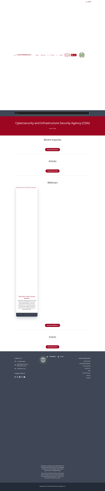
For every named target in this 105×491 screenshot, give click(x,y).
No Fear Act (87, 368)
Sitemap (88, 377)
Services (52, 55)
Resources (43, 55)
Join (67, 55)
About (37, 55)
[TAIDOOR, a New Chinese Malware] (27, 240)
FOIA (89, 370)
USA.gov (88, 375)
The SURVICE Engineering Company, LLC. (56, 486)
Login (74, 55)
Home (50, 128)
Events (61, 55)
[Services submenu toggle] (57, 55)
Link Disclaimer (86, 366)
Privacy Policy (87, 361)
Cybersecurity (20, 314)
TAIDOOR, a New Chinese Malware (26, 297)
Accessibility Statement (84, 363)
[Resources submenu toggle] (48, 55)
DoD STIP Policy (86, 373)
